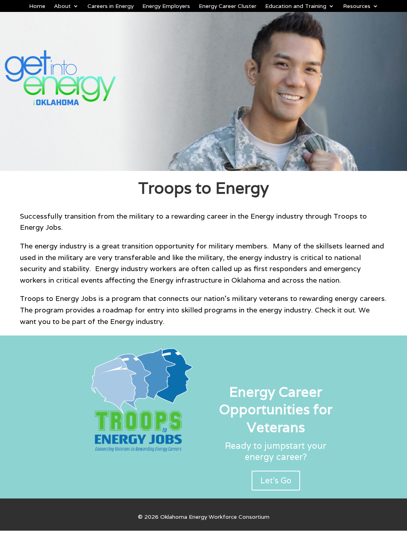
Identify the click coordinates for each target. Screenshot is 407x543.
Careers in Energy (110, 6)
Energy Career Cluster (227, 6)
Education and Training (295, 6)
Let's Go (275, 480)
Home (37, 6)
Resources (356, 6)
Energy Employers (166, 6)
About (62, 6)
